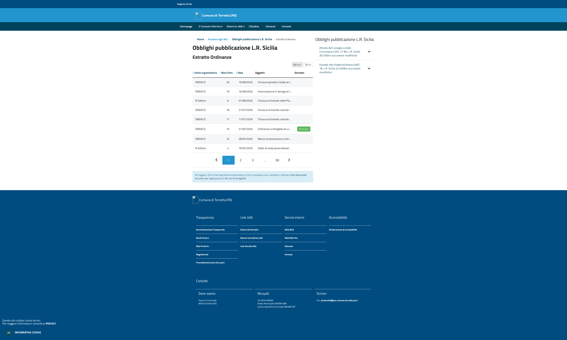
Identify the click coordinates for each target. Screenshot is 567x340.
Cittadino (254, 26)
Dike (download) (298, 175)
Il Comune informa (209, 26)
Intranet (286, 26)
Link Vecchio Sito (248, 246)
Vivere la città (234, 26)
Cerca (298, 64)
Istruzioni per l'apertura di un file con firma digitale (220, 178)
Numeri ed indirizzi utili (251, 238)
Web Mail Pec (291, 238)
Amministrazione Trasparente (210, 229)
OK (8, 332)
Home (200, 39)
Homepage (186, 26)
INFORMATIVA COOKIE (28, 332)
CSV (309, 64)
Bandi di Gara (202, 238)
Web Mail (289, 229)
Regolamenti (202, 254)
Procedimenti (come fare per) (210, 262)
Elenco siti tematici (249, 229)
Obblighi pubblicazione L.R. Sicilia (252, 39)
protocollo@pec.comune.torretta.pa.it (339, 300)
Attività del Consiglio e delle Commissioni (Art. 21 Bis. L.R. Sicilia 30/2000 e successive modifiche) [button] (339, 51)
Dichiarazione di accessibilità (343, 229)
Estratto (304, 129)
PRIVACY (51, 324)
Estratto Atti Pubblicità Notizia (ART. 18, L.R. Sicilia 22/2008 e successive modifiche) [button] (340, 68)
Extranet (270, 26)
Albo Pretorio (202, 246)
